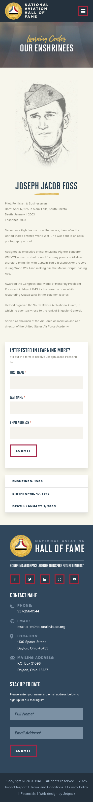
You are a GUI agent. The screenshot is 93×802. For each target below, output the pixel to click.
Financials (28, 793)
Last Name (17, 397)
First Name (18, 372)
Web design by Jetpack (57, 793)
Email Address (20, 422)
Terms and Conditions (46, 787)
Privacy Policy (77, 787)
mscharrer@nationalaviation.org (41, 626)
